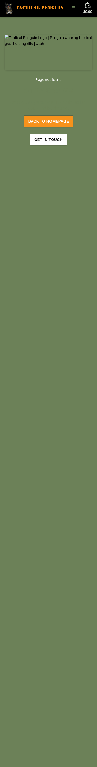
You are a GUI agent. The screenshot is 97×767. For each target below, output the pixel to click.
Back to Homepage (48, 121)
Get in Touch (48, 139)
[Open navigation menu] (73, 8)
